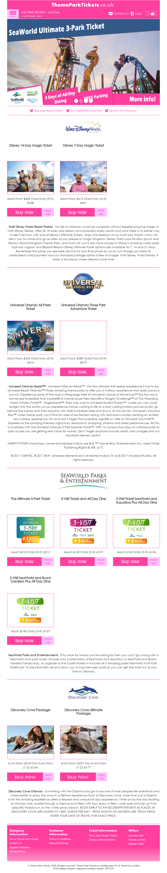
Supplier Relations (20, 847)
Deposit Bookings (59, 843)
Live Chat (53, 12)
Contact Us (16, 843)
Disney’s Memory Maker (102, 839)
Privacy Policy (17, 851)
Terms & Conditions (60, 839)
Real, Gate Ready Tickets (103, 835)
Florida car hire (137, 839)
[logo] (83, 4)
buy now (24, 212)
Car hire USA (136, 835)
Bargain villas (136, 843)
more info (48, 212)
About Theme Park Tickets (24, 839)
